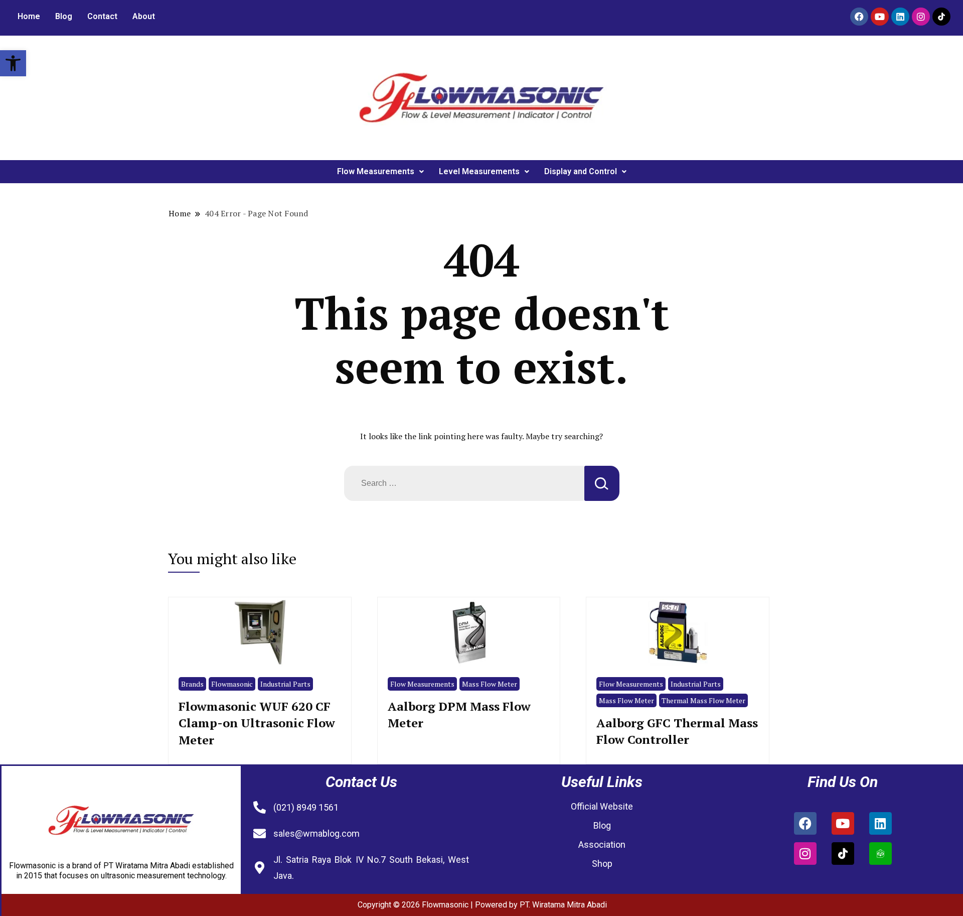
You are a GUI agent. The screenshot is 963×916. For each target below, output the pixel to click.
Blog (63, 16)
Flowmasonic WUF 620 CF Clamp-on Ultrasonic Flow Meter (257, 723)
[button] (13, 63)
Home (29, 16)
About (143, 16)
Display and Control (580, 171)
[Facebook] (859, 17)
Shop (602, 863)
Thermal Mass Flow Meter (703, 700)
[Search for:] (464, 483)
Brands (192, 684)
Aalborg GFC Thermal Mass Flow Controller (677, 731)
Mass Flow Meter (489, 684)
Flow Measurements (375, 171)
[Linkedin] (900, 17)
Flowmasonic (232, 684)
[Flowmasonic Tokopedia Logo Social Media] (880, 853)
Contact (102, 16)
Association (601, 844)
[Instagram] (921, 17)
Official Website (602, 806)
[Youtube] (880, 17)
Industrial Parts (285, 684)
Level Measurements (479, 171)
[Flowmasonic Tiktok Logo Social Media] (941, 17)
